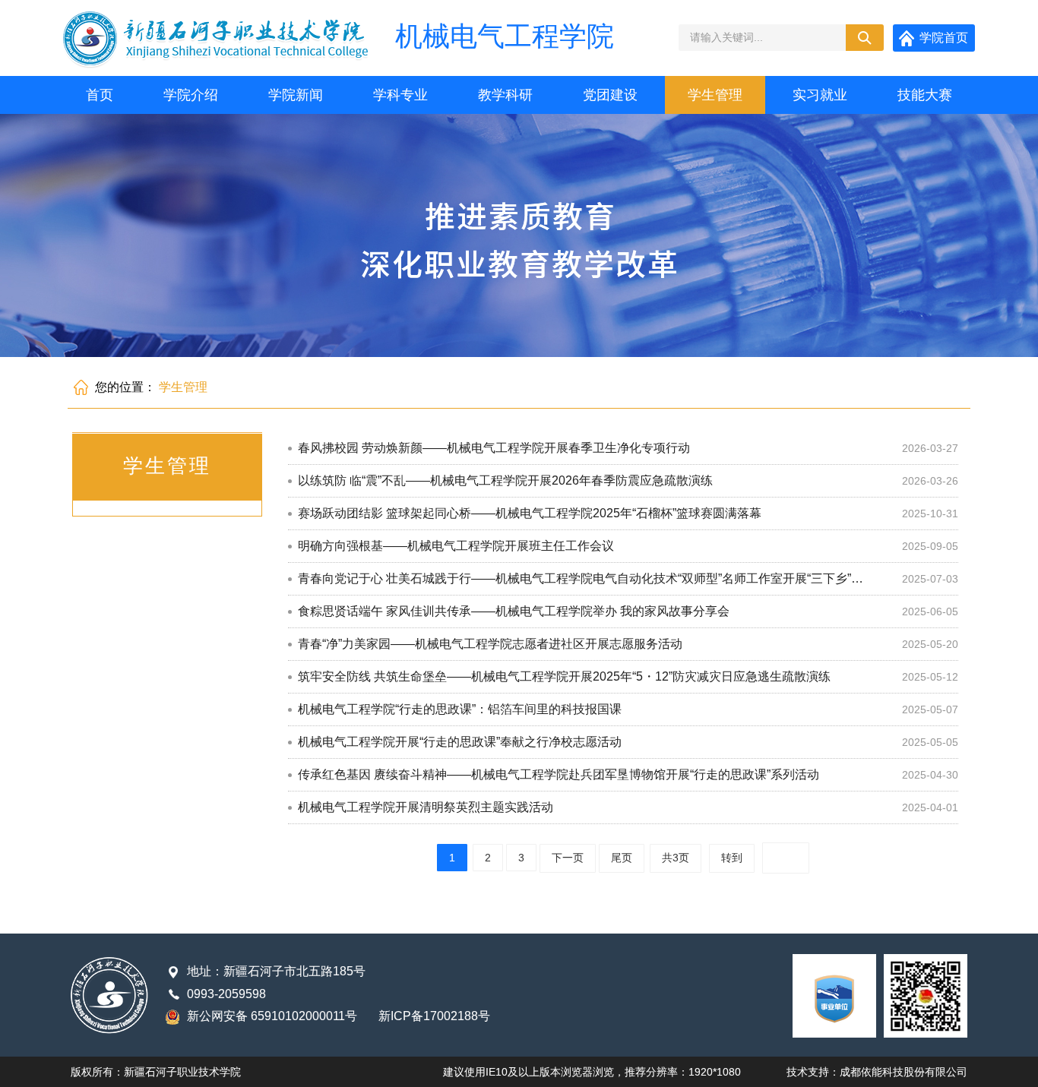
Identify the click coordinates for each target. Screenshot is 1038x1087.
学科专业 (400, 95)
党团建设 (610, 95)
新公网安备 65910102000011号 (272, 1016)
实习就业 (820, 95)
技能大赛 (924, 95)
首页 (99, 95)
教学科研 (505, 95)
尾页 (621, 858)
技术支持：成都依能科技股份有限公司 (876, 1072)
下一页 (568, 858)
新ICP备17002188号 (434, 1016)
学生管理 (715, 95)
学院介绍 (190, 95)
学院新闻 (295, 95)
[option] (519, 235)
